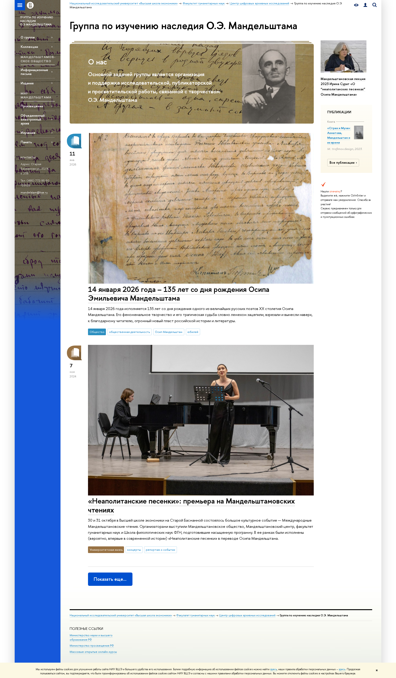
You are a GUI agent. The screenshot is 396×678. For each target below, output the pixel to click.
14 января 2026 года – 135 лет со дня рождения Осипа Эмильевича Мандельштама (178, 293)
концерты (134, 550)
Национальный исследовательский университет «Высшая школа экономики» (121, 615)
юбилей (192, 332)
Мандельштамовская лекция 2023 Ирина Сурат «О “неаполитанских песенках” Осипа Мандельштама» (343, 87)
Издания (27, 83)
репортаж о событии (160, 550)
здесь (273, 669)
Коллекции (29, 46)
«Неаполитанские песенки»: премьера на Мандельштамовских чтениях (191, 505)
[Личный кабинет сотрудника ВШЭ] (365, 5)
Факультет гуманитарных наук (195, 615)
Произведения (32, 106)
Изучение (28, 132)
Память (26, 142)
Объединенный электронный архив (33, 119)
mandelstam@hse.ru (34, 192)
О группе (28, 37)
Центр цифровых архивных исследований (247, 615)
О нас (97, 62)
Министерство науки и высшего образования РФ (91, 637)
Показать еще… (110, 579)
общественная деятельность (129, 332)
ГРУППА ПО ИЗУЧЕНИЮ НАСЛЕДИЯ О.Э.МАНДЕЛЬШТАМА (36, 21)
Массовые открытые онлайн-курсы (93, 652)
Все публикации (342, 162)
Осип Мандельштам (168, 332)
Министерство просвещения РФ (92, 646)
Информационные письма (34, 72)
